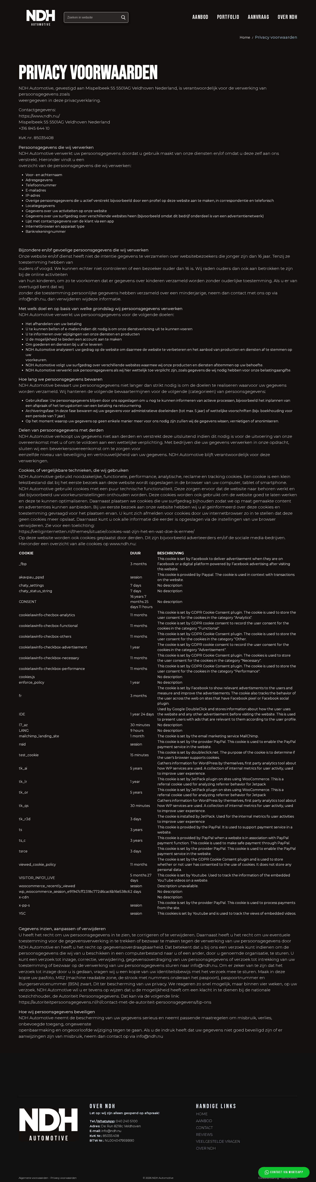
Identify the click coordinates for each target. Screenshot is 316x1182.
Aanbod (200, 17)
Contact (204, 1128)
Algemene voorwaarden (33, 1177)
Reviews (204, 1135)
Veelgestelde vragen (218, 1141)
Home (245, 37)
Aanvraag (258, 17)
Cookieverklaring (268, 1177)
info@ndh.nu (111, 1131)
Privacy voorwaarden (64, 1177)
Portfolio (228, 17)
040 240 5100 (127, 1121)
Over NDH (287, 17)
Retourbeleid (289, 1177)
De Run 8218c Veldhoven (121, 1126)
